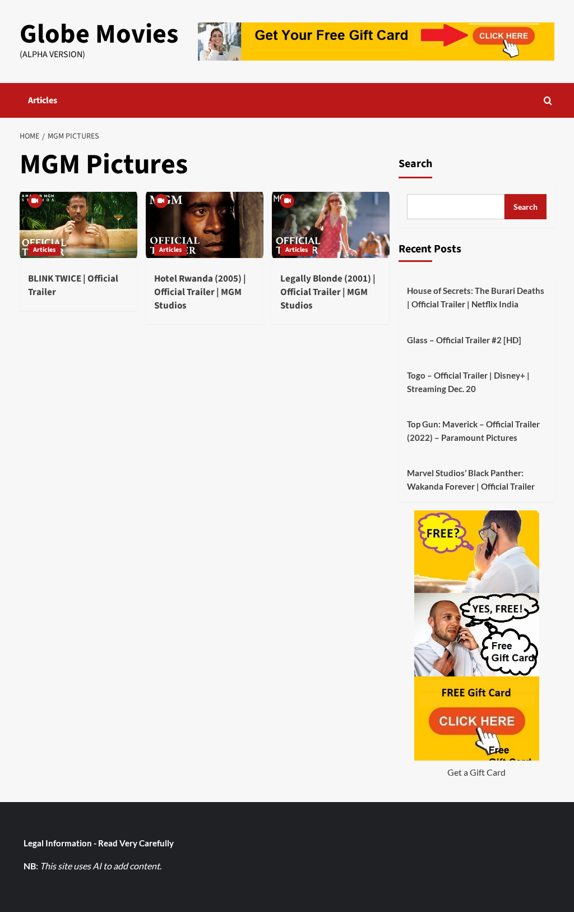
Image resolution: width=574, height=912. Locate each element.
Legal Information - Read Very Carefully (99, 843)
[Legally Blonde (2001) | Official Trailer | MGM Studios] (331, 225)
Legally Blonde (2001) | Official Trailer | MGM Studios (328, 292)
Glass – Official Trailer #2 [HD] (464, 340)
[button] (548, 100)
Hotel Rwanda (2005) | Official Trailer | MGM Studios (200, 292)
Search (415, 164)
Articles (42, 100)
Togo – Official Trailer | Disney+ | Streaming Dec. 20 (468, 382)
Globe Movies (99, 34)
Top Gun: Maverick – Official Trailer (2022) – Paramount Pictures (473, 431)
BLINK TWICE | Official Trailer (73, 285)
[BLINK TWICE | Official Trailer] (78, 225)
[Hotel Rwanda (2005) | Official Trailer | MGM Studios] (204, 225)
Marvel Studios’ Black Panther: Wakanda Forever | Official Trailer (471, 479)
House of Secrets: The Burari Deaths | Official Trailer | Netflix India (475, 297)
